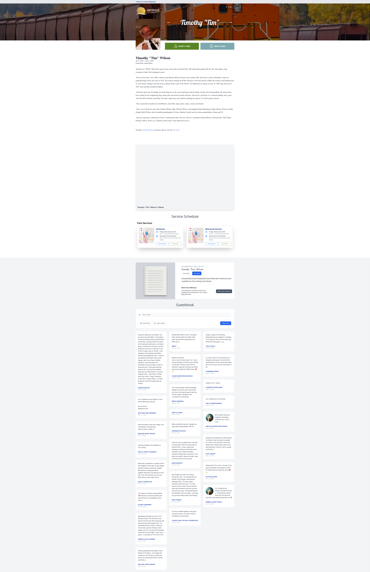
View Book (186, 273)
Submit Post (226, 323)
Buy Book (197, 273)
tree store (176, 130)
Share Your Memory (224, 291)
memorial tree (148, 130)
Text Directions (162, 243)
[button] (146, 233)
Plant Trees (176, 243)
